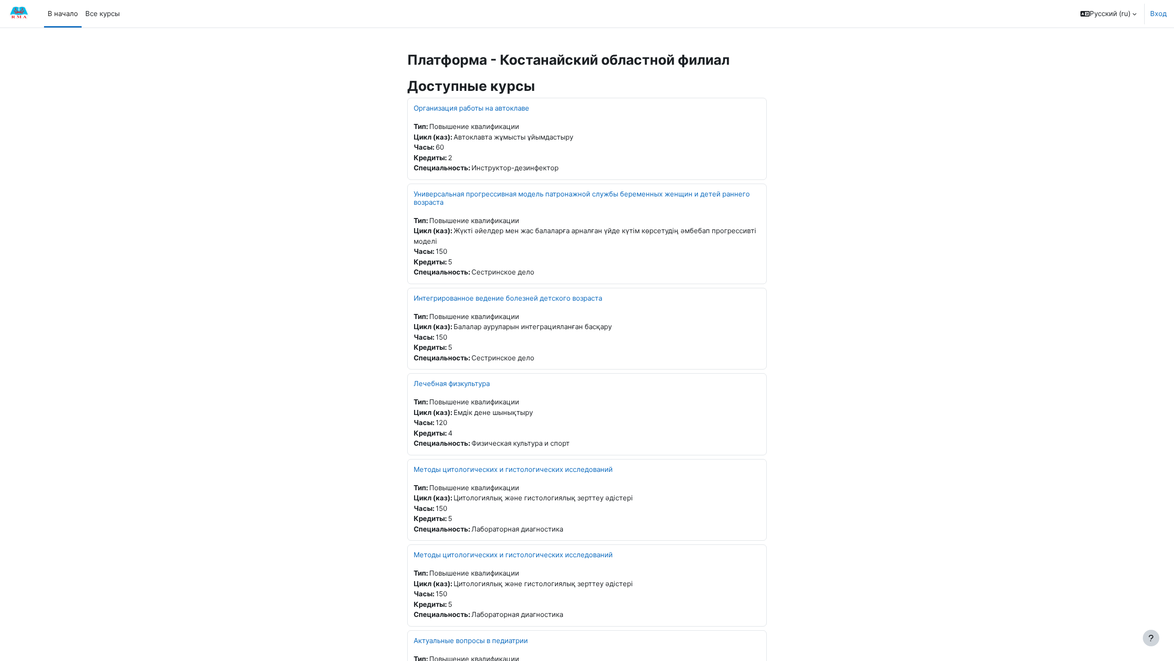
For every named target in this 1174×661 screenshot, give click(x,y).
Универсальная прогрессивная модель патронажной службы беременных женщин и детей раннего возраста (582, 198)
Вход (1158, 13)
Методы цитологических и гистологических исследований (513, 469)
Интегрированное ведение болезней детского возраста (508, 298)
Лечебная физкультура (452, 383)
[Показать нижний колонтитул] (1151, 638)
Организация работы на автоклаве (471, 108)
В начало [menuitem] (63, 13)
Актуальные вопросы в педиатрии (471, 640)
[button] (1108, 14)
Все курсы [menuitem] (102, 13)
